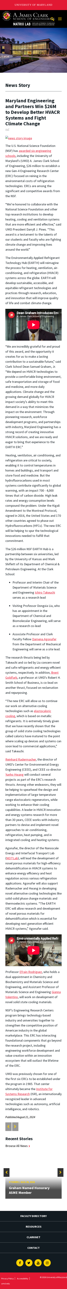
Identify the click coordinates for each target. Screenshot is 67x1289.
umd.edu (5, 1283)
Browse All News (16, 1146)
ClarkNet (33, 1237)
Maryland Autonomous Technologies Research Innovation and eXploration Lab (29, 13)
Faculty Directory (33, 1216)
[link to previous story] (8, 1127)
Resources (33, 1226)
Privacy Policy (7, 1278)
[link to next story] (15, 1127)
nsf (7, 129)
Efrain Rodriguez (30, 972)
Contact (33, 1247)
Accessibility (22, 1278)
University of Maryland (33, 5)
